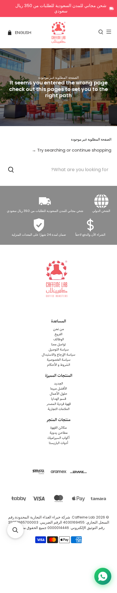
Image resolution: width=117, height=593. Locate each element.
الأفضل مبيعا (58, 388)
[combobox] (58, 169)
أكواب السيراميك (58, 438)
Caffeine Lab (83, 517)
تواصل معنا (58, 344)
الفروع (58, 334)
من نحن (58, 329)
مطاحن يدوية (59, 432)
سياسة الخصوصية (58, 359)
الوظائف (58, 339)
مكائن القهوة (58, 427)
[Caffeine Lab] (58, 32)
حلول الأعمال (58, 393)
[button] (15, 530)
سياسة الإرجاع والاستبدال (58, 354)
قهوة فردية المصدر (59, 404)
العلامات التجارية (59, 409)
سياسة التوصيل (59, 349)
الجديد (58, 383)
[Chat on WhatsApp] (102, 576)
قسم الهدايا (58, 398)
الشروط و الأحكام (58, 364)
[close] (111, 8)
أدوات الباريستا (58, 443)
